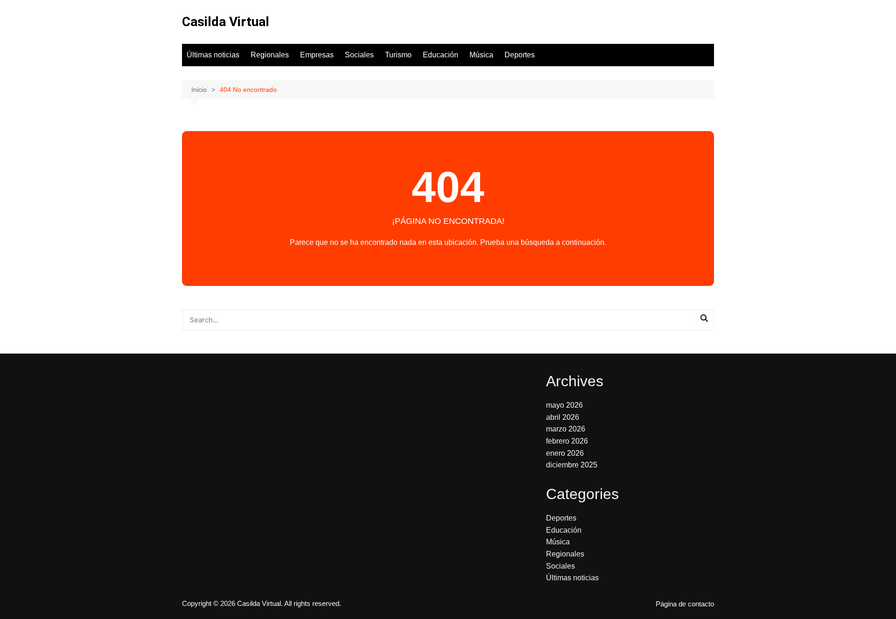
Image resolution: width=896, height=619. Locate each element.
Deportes (519, 55)
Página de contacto (685, 604)
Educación (440, 55)
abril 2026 (562, 417)
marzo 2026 (565, 429)
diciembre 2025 (571, 465)
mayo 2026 (564, 405)
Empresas (317, 55)
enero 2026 (565, 453)
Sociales (359, 55)
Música (481, 55)
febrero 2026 (567, 441)
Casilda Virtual (225, 21)
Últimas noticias (213, 55)
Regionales (270, 55)
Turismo (398, 55)
